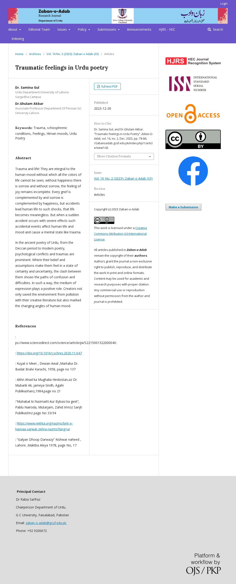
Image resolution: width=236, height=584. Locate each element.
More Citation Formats (114, 156)
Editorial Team (39, 29)
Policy (82, 29)
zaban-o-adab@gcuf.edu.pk (46, 523)
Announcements (139, 29)
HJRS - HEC (167, 29)
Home (19, 54)
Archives (35, 54)
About (13, 29)
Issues (62, 29)
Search (217, 29)
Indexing (18, 38)
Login (224, 3)
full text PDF (109, 86)
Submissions (107, 29)
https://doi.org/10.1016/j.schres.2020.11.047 (49, 353)
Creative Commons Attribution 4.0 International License (120, 233)
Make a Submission (183, 207)
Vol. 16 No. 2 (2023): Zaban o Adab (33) (73, 54)
